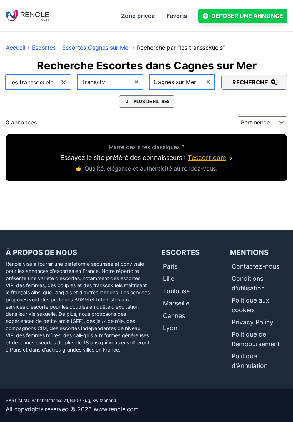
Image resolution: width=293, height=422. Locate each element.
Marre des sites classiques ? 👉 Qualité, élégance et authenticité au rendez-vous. (146, 157)
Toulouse (176, 291)
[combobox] (111, 82)
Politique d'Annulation (250, 360)
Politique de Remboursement (256, 338)
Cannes (174, 315)
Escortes (44, 47)
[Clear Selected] (136, 82)
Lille (168, 278)
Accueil (15, 47)
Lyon (170, 328)
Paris (170, 266)
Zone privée (138, 15)
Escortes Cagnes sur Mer (96, 47)
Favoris (177, 15)
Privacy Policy (252, 322)
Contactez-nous (255, 266)
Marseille (176, 303)
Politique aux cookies (250, 304)
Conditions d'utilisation (248, 283)
